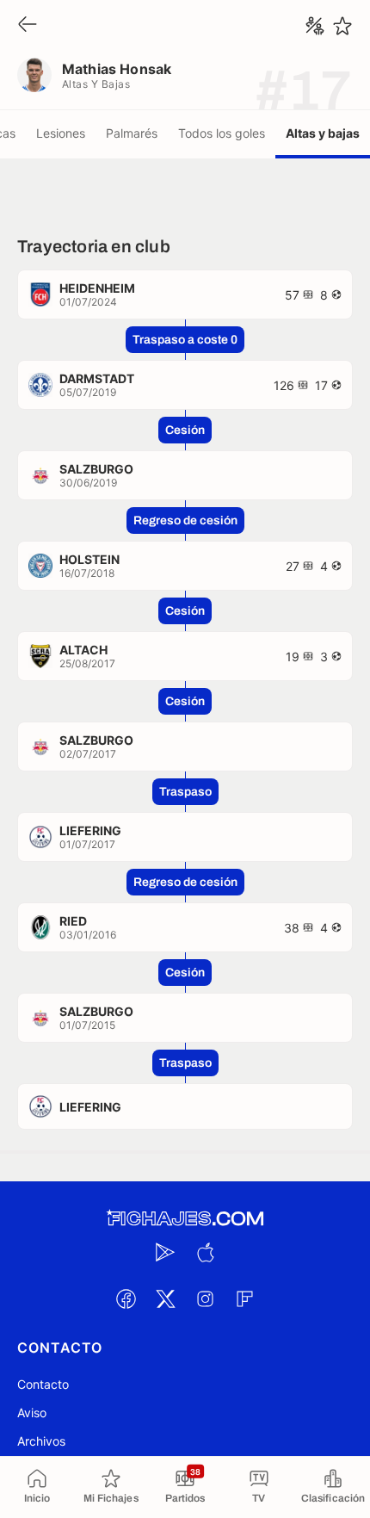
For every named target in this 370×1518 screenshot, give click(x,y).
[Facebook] (126, 1298)
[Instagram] (205, 1298)
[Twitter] (165, 1298)
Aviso (31, 1412)
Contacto (43, 1384)
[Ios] (205, 1252)
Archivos (41, 1441)
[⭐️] (342, 25)
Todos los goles (221, 133)
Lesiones (60, 133)
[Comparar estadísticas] (315, 25)
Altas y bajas (323, 133)
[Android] (165, 1252)
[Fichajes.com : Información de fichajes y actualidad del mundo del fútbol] (185, 1219)
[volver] (27, 25)
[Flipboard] (244, 1298)
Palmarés (131, 133)
